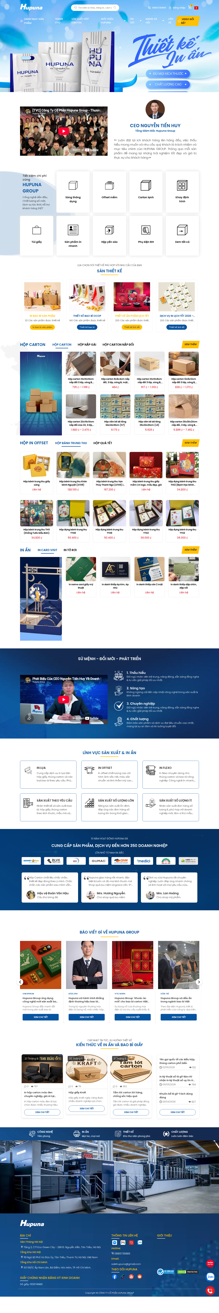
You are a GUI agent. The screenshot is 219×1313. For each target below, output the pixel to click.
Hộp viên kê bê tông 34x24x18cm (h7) (115, 423)
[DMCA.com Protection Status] (188, 1272)
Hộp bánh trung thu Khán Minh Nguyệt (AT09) (73, 483)
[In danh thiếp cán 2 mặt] (150, 569)
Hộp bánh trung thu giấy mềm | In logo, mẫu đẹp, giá (146, 483)
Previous (20, 982)
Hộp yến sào (109, 242)
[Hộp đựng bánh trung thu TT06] (109, 513)
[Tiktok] (123, 1277)
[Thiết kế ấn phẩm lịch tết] (132, 296)
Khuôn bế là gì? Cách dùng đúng (176, 1095)
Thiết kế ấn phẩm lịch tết (132, 316)
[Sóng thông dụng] (73, 186)
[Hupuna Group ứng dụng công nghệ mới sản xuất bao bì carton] (40, 965)
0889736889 (122, 1253)
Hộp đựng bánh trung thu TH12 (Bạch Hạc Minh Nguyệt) (182, 483)
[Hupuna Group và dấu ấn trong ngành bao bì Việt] (178, 965)
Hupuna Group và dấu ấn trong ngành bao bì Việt (176, 999)
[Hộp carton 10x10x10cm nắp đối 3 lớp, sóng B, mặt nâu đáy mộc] (81, 364)
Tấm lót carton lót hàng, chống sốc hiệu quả (128, 1094)
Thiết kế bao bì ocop (87, 316)
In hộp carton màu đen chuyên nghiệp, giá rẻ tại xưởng (39, 1094)
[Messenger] (114, 1243)
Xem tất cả (182, 242)
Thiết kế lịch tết (132, 327)
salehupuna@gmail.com (126, 1264)
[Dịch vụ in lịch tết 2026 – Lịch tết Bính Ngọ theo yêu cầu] (176, 296)
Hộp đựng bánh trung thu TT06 (109, 531)
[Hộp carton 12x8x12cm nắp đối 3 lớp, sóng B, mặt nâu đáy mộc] (184, 364)
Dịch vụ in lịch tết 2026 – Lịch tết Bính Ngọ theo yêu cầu (176, 316)
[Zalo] (139, 1243)
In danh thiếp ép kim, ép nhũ (115, 586)
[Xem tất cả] (182, 230)
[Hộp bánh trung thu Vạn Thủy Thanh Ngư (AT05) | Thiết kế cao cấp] (109, 465)
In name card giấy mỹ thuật (81, 586)
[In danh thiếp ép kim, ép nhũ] (115, 569)
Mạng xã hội (151, 20)
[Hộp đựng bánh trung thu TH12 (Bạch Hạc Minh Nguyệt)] (182, 465)
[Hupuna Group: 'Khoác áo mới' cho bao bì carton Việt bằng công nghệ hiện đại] (132, 965)
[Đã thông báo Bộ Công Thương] (165, 1272)
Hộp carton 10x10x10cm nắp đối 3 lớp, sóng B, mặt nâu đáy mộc (81, 380)
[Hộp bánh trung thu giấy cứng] (36, 465)
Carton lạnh (146, 197)
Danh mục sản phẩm (34, 21)
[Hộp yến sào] (109, 230)
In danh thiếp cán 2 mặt (149, 584)
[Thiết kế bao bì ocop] (87, 296)
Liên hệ (170, 20)
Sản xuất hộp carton (80, 20)
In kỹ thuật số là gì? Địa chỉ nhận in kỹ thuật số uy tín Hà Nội (177, 1078)
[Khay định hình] (182, 186)
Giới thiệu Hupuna (107, 20)
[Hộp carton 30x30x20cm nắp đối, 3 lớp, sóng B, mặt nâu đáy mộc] (184, 406)
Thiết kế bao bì (87, 327)
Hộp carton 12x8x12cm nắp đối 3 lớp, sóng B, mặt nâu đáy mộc (183, 380)
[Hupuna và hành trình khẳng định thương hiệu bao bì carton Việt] (86, 965)
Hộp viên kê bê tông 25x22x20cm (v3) (149, 423)
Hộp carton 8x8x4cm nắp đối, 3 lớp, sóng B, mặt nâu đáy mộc (115, 380)
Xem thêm (190, 344)
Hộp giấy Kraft (77, 1092)
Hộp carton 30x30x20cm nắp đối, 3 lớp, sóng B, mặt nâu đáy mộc (183, 423)
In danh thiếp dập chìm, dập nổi (184, 586)
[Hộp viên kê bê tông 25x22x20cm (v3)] (150, 406)
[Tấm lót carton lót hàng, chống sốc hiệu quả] (131, 1068)
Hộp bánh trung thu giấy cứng (36, 483)
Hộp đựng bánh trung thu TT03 (146, 531)
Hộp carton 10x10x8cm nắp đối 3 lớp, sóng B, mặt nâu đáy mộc (149, 380)
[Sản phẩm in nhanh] (73, 230)
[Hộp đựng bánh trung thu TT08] (73, 513)
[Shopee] (139, 1277)
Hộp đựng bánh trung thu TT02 (182, 531)
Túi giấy (37, 242)
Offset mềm (109, 197)
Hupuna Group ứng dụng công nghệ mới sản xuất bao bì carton (40, 999)
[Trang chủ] (31, 12)
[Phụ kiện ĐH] (146, 230)
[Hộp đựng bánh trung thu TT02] (182, 513)
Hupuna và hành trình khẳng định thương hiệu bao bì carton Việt (86, 999)
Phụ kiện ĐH (146, 242)
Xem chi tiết (41, 1017)
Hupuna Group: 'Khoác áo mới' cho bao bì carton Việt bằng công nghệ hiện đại (131, 999)
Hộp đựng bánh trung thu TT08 (73, 531)
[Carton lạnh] (146, 186)
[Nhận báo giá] (210, 1264)
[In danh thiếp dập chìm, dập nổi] (184, 569)
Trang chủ (59, 20)
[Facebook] (114, 1277)
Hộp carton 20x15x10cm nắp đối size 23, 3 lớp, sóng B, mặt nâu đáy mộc (81, 423)
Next (199, 982)
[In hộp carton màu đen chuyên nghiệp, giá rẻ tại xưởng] (42, 1068)
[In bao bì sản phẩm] (42, 296)
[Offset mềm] (109, 186)
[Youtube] (131, 1277)
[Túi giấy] (37, 230)
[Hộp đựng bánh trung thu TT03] (146, 513)
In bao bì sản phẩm (42, 316)
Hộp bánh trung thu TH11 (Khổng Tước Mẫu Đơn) (36, 531)
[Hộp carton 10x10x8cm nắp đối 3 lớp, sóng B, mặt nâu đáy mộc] (150, 364)
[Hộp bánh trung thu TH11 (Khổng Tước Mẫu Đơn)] (36, 513)
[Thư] (123, 1243)
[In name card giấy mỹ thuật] (81, 569)
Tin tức (132, 20)
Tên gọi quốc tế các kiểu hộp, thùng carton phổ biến (177, 1061)
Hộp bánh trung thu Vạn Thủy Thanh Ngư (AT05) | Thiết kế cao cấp (109, 483)
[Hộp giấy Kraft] (86, 1068)
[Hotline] (131, 1243)
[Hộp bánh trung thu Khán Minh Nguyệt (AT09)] (73, 465)
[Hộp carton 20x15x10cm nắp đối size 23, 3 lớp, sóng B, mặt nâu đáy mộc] (81, 406)
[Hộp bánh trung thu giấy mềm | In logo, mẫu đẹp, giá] (146, 465)
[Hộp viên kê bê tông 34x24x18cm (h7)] (115, 406)
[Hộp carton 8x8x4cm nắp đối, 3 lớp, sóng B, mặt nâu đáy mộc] (115, 364)
